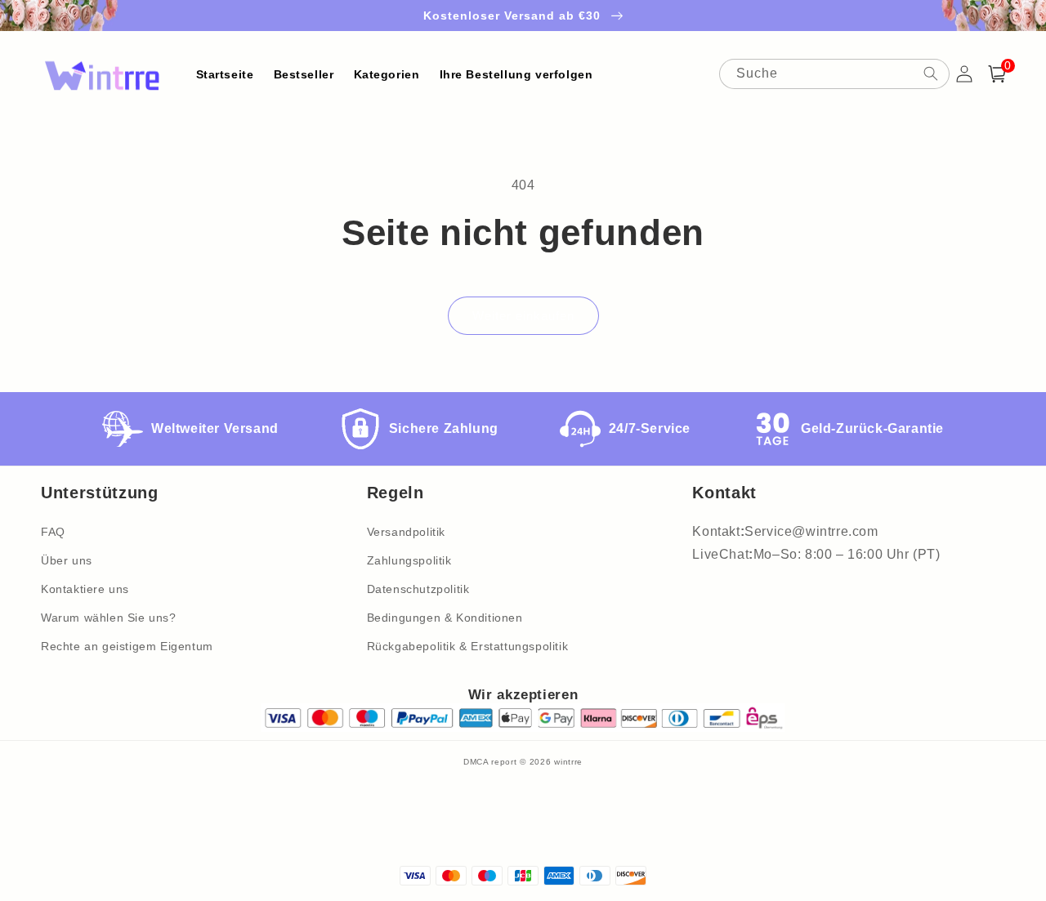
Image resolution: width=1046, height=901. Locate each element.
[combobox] (834, 74)
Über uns (66, 560)
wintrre (568, 761)
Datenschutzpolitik (418, 588)
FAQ (53, 531)
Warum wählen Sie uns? (109, 617)
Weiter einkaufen (523, 316)
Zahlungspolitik (409, 560)
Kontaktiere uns (85, 588)
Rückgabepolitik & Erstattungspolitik (468, 646)
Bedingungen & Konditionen (445, 617)
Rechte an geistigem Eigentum (127, 646)
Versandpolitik (406, 531)
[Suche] (931, 73)
